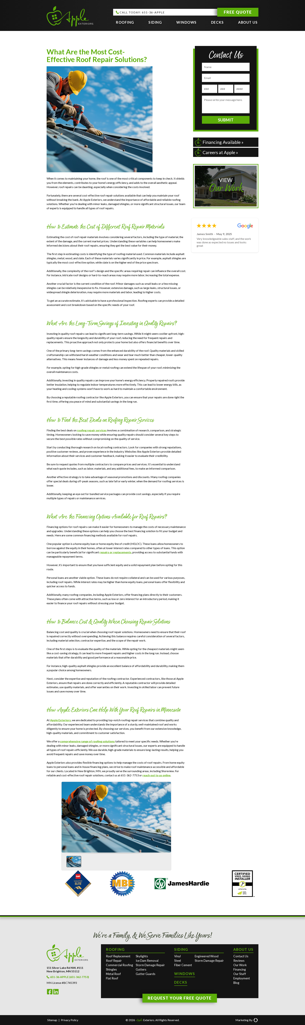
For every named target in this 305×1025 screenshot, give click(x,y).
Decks (217, 22)
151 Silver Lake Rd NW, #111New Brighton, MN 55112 (65, 969)
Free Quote (238, 12)
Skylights (142, 956)
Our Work (240, 965)
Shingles (111, 969)
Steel (177, 960)
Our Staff (239, 974)
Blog (236, 983)
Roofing (125, 22)
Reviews (238, 960)
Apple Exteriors (60, 720)
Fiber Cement (183, 965)
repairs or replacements (115, 552)
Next (167, 816)
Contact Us (240, 956)
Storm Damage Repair (150, 965)
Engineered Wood (207, 956)
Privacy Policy (69, 1020)
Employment (241, 978)
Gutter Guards (145, 974)
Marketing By (243, 1020)
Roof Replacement (118, 956)
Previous (66, 816)
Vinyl (177, 956)
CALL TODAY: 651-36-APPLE (142, 12)
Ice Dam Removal (147, 960)
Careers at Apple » (220, 152)
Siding (155, 22)
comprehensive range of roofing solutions (87, 741)
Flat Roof (112, 978)
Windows (186, 22)
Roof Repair (114, 960)
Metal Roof (113, 974)
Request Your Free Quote (180, 997)
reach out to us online (156, 775)
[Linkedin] (56, 993)
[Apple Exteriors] (70, 16)
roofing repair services (92, 430)
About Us (248, 22)
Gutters (141, 969)
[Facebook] (50, 993)
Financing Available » (223, 142)
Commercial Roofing (119, 965)
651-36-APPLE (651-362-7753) (69, 977)
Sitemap (52, 1020)
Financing (239, 969)
